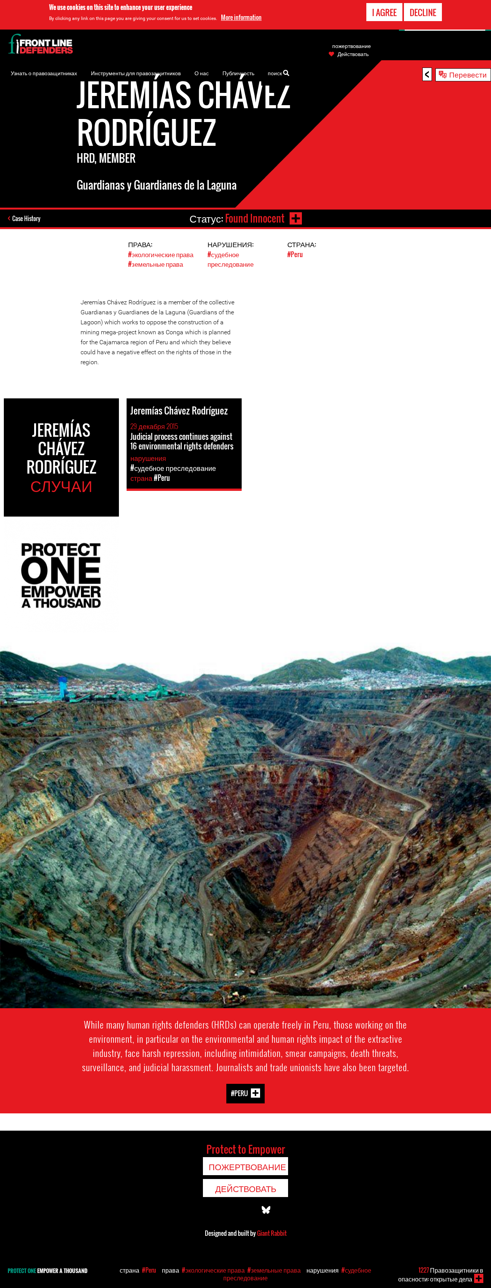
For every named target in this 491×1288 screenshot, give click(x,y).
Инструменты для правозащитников (136, 73)
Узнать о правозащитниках (44, 73)
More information (241, 17)
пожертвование (351, 46)
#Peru (295, 254)
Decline (423, 12)
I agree (384, 12)
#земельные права (155, 264)
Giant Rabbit (272, 1233)
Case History (26, 218)
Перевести (468, 74)
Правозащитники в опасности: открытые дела (440, 1274)
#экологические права (160, 254)
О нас (201, 73)
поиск (275, 73)
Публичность (238, 73)
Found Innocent (255, 218)
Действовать (353, 54)
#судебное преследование (231, 259)
